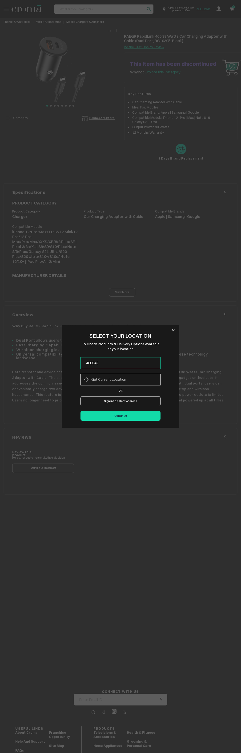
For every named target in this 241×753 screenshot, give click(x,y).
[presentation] (120, 363)
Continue (120, 415)
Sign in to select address (120, 401)
